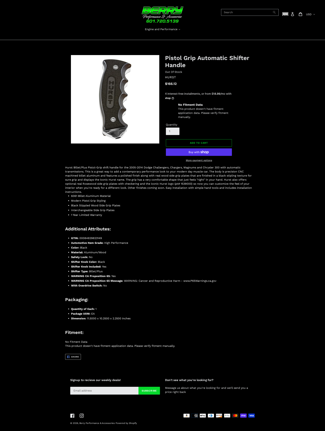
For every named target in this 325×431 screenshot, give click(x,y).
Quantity (171, 124)
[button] (285, 14)
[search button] (274, 12)
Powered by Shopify (126, 423)
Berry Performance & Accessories (97, 423)
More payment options (199, 160)
